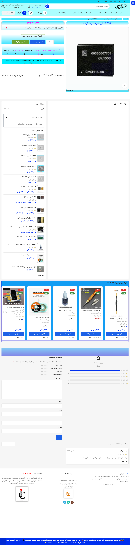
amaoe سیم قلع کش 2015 (28, 255)
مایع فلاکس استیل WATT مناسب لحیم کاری (22, 244)
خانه (120, 19)
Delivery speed (57, 374)
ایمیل (60, 428)
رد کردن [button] (3, 541)
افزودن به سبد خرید (37, 42)
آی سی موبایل (103, 19)
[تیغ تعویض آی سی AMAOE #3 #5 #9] (40, 269)
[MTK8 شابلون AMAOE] (40, 169)
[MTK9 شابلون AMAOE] (40, 137)
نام (61, 419)
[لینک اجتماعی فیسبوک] (13, 75)
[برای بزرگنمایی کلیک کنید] (124, 85)
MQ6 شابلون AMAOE (29, 145)
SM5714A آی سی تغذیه (28, 186)
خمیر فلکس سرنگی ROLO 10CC (26, 236)
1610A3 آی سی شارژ (30, 197)
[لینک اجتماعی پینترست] (7, 75)
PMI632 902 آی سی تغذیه (28, 208)
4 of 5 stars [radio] (43, 365)
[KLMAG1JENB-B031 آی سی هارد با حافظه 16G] (40, 229)
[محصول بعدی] (124, 19)
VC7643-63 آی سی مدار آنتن (26, 218)
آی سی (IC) (113, 19)
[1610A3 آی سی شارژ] (40, 199)
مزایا (60, 402)
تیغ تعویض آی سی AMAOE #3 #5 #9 (24, 267)
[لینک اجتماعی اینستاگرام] (72, 502)
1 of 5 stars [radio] (48, 365)
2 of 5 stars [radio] (46, 365)
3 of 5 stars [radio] (45, 365)
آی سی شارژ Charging (17, 312)
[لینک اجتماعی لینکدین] (5, 75)
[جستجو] (47, 6)
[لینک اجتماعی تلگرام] (2, 75)
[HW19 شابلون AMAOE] (40, 179)
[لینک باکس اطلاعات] (121, 6)
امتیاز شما (58, 366)
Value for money (56, 369)
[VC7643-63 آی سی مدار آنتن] (40, 220)
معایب (60, 410)
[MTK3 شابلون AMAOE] (40, 158)
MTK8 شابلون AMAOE (28, 166)
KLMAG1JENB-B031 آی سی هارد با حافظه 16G (21, 227)
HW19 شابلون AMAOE (29, 177)
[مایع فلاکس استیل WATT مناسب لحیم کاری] (40, 247)
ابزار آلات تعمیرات (122, 321)
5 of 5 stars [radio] (42, 365)
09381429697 (15, 7)
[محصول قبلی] (128, 19)
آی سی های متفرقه (17, 314)
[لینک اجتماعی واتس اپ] (68, 502)
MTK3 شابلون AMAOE (28, 156)
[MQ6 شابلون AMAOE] (40, 148)
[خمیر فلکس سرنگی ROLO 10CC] (40, 237)
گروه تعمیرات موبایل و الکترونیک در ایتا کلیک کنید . (112, 1)
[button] (6, 117)
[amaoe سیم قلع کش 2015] (40, 258)
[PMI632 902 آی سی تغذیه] (40, 210)
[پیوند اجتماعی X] (10, 75)
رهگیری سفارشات (8, 13)
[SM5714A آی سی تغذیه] (40, 189)
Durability (59, 372)
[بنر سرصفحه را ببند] (2, 1)
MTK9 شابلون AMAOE (29, 135)
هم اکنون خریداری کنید (20, 42)
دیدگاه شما (58, 378)
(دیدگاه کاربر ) (28, 63)
